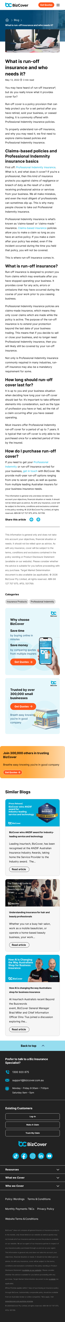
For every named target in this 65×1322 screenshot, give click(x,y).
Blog (17, 20)
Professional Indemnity (42, 601)
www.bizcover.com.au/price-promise (19, 1301)
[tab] (32, 1169)
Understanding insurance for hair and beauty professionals (29, 914)
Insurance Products (17, 601)
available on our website (32, 1270)
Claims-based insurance (32, 228)
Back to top (28, 1045)
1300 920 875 (20, 1072)
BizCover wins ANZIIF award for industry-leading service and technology (31, 834)
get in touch (30, 471)
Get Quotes (46, 4)
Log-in (33, 1116)
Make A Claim (32, 1125)
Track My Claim (33, 1133)
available (52, 1279)
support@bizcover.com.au (28, 1080)
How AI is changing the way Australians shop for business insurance (30, 990)
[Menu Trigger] (58, 5)
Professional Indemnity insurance (35, 167)
